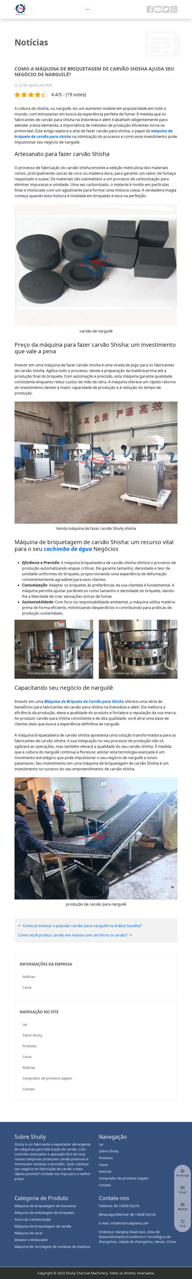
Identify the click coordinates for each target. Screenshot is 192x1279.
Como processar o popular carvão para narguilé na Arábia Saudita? (82, 925)
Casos (27, 987)
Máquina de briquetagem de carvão (43, 1226)
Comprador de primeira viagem (47, 1078)
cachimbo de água (68, 549)
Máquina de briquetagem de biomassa (45, 1206)
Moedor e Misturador (31, 1240)
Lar (24, 1024)
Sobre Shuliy (32, 1035)
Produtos (29, 1046)
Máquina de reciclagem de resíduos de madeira (52, 1246)
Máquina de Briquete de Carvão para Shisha (84, 701)
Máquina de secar (29, 1233)
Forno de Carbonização (33, 1219)
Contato (28, 1089)
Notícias (28, 976)
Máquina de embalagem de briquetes (44, 1212)
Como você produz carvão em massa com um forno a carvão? (73, 935)
